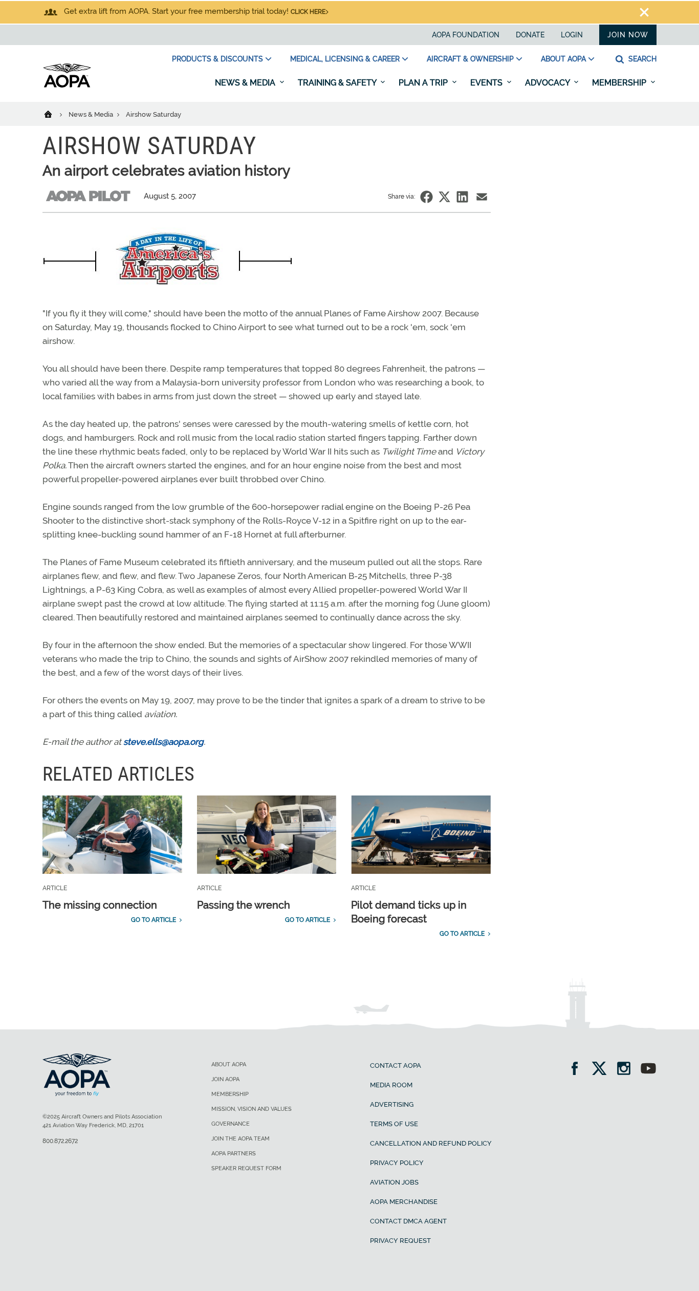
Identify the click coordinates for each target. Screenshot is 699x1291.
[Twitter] (602, 1069)
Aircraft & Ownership (470, 59)
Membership (620, 83)
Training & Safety (338, 83)
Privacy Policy (397, 1163)
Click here (308, 11)
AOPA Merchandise (404, 1202)
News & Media (246, 83)
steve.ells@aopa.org (163, 742)
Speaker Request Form (246, 1168)
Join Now (627, 35)
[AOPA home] (67, 85)
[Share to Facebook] (426, 196)
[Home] (54, 114)
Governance (230, 1124)
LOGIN (572, 35)
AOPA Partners (233, 1153)
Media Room (391, 1085)
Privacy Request (400, 1240)
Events (487, 83)
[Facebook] (577, 1069)
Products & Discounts (217, 59)
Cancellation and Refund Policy (431, 1143)
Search (641, 59)
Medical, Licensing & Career (345, 59)
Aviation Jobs (394, 1182)
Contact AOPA (395, 1065)
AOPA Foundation (465, 35)
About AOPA (563, 59)
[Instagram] (627, 1069)
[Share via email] (481, 196)
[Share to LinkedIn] (462, 196)
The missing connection (99, 905)
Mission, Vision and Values (251, 1109)
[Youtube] (648, 1069)
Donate (530, 35)
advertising (391, 1104)
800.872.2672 (60, 1141)
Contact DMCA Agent (408, 1221)
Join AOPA (225, 1079)
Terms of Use (394, 1124)
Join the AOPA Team (240, 1138)
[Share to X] (444, 196)
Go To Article (153, 919)
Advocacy (548, 83)
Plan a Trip (424, 83)
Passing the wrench (243, 905)
